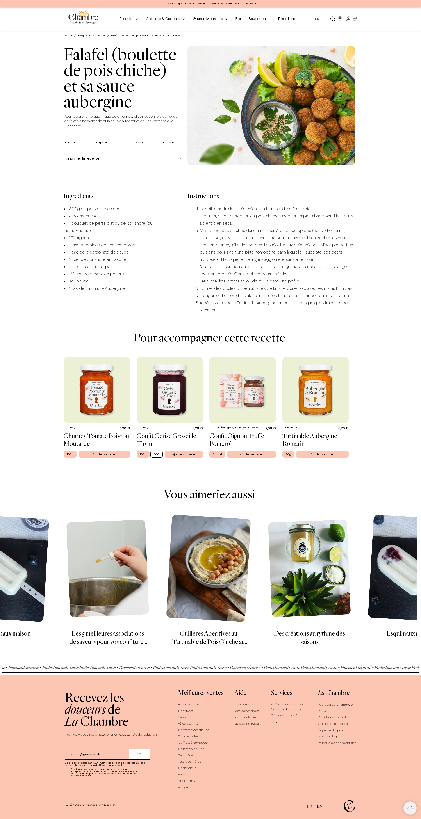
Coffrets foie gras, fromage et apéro (234, 427)
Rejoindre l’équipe (331, 730)
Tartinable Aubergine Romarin (309, 439)
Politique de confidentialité (337, 743)
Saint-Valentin (188, 755)
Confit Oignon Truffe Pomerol (236, 439)
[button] (410, 808)
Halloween (185, 774)
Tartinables (290, 427)
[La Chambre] (83, 18)
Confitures (186, 711)
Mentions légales (330, 736)
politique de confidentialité (127, 762)
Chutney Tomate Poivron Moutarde (96, 439)
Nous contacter (245, 717)
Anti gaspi (185, 787)
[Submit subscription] (139, 754)
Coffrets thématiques (193, 730)
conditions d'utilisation (82, 765)
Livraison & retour (247, 723)
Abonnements (188, 704)
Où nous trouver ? (284, 715)
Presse (323, 711)
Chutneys (70, 427)
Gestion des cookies (333, 724)
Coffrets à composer (193, 742)
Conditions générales (333, 717)
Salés (182, 717)
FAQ (274, 722)
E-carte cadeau (189, 736)
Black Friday (186, 781)
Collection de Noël (191, 749)
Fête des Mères (189, 762)
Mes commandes (247, 711)
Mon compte (243, 704)
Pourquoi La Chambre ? (335, 705)
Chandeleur (187, 768)
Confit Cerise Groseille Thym (166, 439)
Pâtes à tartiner (188, 723)
